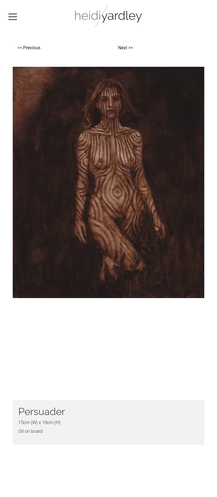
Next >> (125, 47)
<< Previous (29, 47)
